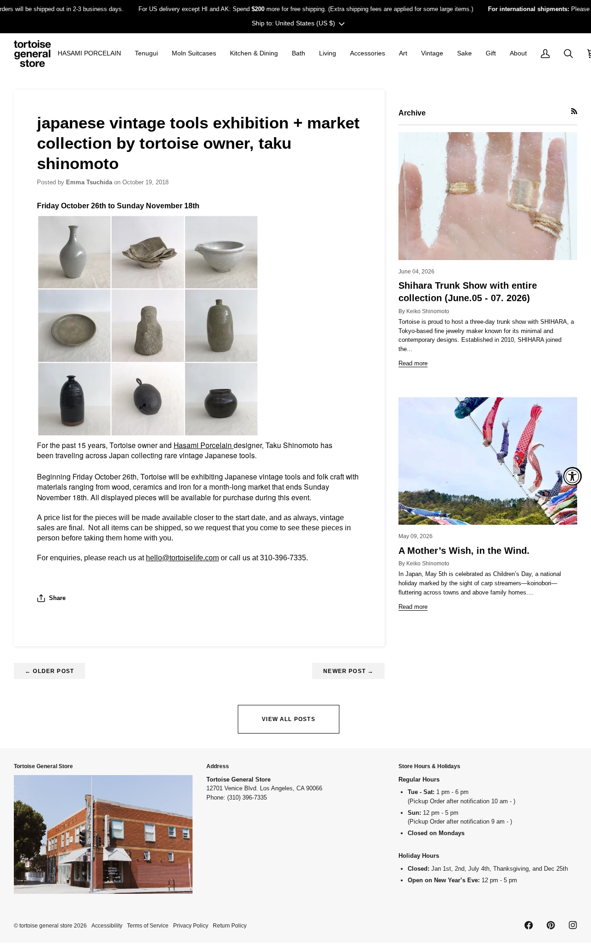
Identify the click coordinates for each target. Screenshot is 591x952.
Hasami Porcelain (204, 445)
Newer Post (348, 671)
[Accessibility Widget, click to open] (572, 476)
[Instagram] (573, 925)
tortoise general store (45, 925)
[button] (89, 53)
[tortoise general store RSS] (574, 111)
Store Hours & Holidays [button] (429, 766)
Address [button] (217, 766)
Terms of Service (148, 925)
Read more (413, 363)
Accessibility (106, 925)
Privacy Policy (190, 925)
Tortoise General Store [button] (43, 766)
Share (57, 597)
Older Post (49, 671)
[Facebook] (529, 925)
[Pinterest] (551, 925)
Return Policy (230, 925)
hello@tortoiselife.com (182, 558)
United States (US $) (305, 23)
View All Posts (288, 719)
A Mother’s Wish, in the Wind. (464, 551)
